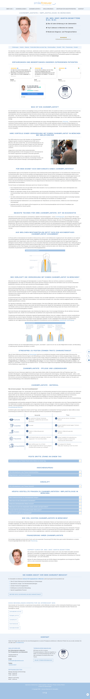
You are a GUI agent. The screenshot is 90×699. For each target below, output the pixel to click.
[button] (81, 73)
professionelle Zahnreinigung (67, 320)
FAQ (63, 47)
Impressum (28, 684)
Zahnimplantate (34, 8)
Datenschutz (34, 684)
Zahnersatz (65, 121)
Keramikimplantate (15, 611)
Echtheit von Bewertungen (45, 686)
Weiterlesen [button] (13, 76)
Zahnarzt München (46, 689)
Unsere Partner (61, 684)
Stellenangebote (43, 684)
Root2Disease (13, 623)
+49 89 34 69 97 (12, 664)
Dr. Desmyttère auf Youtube (46, 692)
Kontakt (81, 8)
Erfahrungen (15, 47)
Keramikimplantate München (15, 407)
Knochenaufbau (52, 47)
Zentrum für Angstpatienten (66, 8)
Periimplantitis (14, 615)
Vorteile (22, 47)
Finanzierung (69, 47)
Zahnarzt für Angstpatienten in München (33, 578)
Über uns (9, 8)
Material (27, 47)
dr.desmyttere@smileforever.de (16, 660)
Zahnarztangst (32, 354)
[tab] (45, 461)
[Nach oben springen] (87, 694)
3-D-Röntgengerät (59, 216)
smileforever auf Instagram (43, 692)
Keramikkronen (14, 627)
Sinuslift (59, 47)
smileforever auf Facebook (45, 692)
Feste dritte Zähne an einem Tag (38, 47)
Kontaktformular (20, 642)
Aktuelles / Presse (51, 684)
